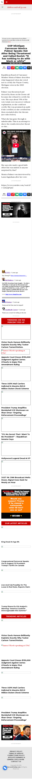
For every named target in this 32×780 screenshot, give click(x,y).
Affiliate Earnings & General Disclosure (16, 758)
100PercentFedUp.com (13, 767)
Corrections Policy (16, 755)
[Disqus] (16, 246)
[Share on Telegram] (21, 67)
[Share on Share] (25, 67)
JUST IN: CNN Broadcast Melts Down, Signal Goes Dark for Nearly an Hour (15, 479)
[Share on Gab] (17, 67)
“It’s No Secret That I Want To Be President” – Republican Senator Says (15, 436)
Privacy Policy (16, 751)
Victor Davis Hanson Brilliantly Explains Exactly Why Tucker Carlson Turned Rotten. (15, 344)
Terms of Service (16, 753)
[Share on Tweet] (29, 67)
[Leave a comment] (5, 768)
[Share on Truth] (9, 67)
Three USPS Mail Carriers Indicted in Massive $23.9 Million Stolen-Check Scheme (15, 386)
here (9, 42)
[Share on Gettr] (13, 67)
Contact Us (16, 761)
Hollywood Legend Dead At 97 (15, 458)
